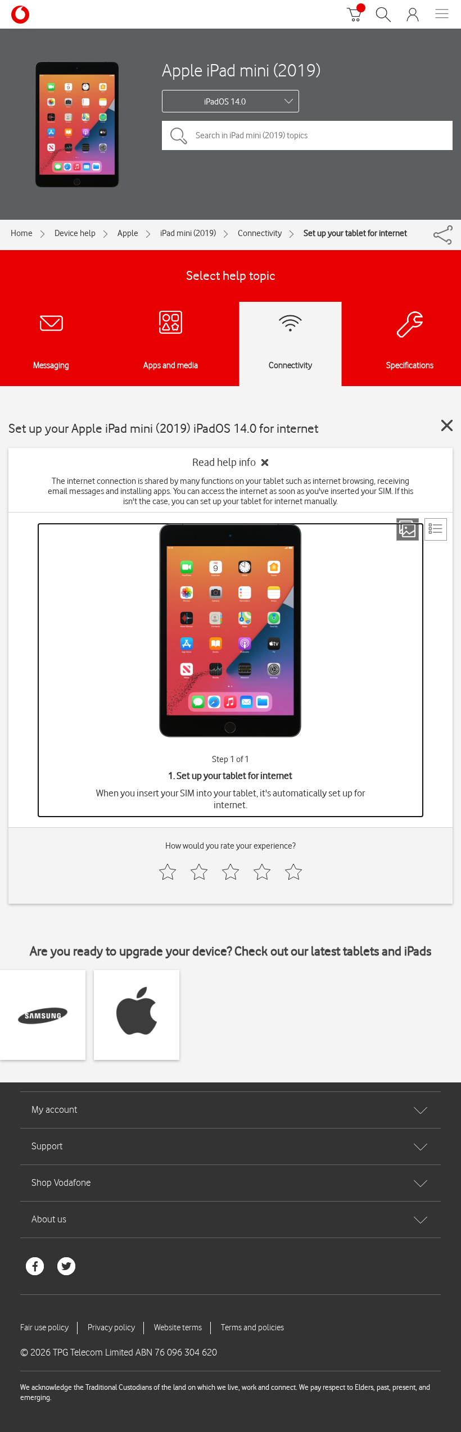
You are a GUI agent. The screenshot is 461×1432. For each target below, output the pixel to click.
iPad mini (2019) (188, 233)
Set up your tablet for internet (355, 233)
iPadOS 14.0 (225, 102)
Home (22, 233)
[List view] (435, 529)
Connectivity (260, 233)
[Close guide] (447, 425)
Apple (127, 233)
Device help (75, 233)
